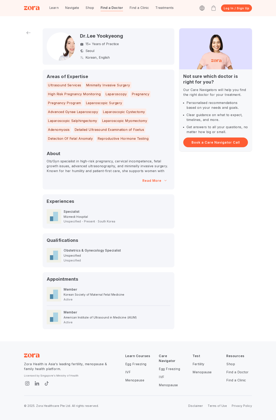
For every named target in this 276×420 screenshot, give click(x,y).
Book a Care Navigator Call (216, 142)
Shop (89, 8)
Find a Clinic (139, 8)
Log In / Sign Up (236, 8)
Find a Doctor (112, 8)
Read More (155, 180)
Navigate (72, 8)
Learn (54, 8)
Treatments (164, 8)
